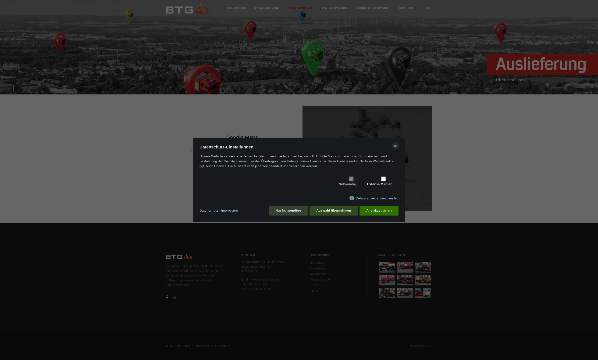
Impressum (229, 210)
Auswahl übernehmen (333, 210)
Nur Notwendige (288, 210)
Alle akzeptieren (379, 210)
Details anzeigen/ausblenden (377, 198)
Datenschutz (208, 210)
